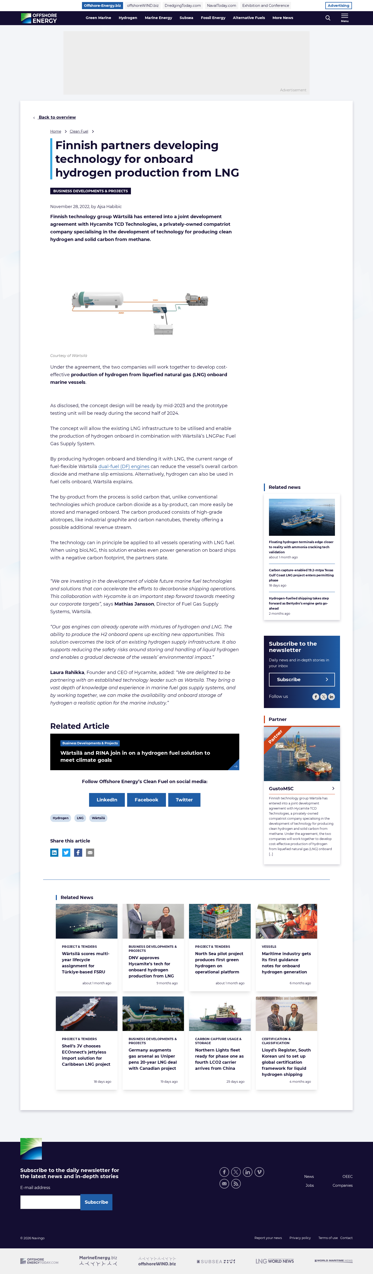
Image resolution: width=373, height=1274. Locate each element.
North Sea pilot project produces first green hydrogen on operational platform (219, 962)
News (309, 1176)
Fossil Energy (213, 17)
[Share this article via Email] (90, 853)
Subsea (186, 17)
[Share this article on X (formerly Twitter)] (66, 853)
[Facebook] (315, 696)
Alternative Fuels (249, 17)
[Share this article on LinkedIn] (54, 853)
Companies (343, 1185)
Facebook (146, 800)
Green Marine (98, 17)
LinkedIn (107, 800)
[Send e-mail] (224, 1184)
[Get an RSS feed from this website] (236, 1184)
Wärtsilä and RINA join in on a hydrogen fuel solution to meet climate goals (135, 756)
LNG (81, 819)
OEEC (348, 1176)
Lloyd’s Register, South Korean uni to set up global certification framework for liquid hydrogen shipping (286, 1062)
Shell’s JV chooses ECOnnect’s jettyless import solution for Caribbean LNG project (86, 1055)
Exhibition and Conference (265, 5)
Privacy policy (300, 1238)
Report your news (268, 1238)
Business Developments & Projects (90, 191)
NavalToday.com (221, 5)
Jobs (310, 1185)
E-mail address (35, 1187)
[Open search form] (328, 18)
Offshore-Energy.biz (102, 5)
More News (283, 17)
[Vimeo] (259, 1172)
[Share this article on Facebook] (78, 853)
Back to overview (57, 117)
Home (55, 131)
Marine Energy (158, 17)
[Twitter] (323, 696)
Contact (346, 1238)
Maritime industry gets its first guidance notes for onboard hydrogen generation (286, 962)
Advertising (338, 5)
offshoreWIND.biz (143, 5)
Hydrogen (128, 17)
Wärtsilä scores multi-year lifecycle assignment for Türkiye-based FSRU (85, 962)
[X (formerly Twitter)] (236, 1172)
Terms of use (328, 1238)
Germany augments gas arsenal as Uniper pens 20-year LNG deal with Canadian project (153, 1059)
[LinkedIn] (331, 696)
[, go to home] (39, 18)
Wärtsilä (98, 819)
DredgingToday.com (183, 5)
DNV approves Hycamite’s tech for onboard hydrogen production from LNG (151, 966)
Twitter (184, 800)
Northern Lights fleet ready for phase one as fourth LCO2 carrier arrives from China (219, 1059)
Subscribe (288, 679)
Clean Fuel (79, 131)
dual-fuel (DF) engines (123, 466)
